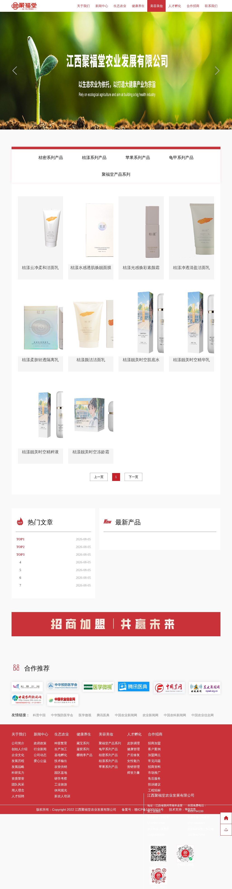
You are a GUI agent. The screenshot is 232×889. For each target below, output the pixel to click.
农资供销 (60, 767)
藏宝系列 (83, 743)
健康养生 (138, 6)
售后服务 (154, 778)
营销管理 (133, 767)
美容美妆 (156, 6)
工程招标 (154, 790)
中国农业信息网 (202, 715)
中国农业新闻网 (126, 715)
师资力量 (133, 772)
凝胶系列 (83, 749)
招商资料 (154, 767)
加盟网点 (154, 755)
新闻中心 (101, 6)
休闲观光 (60, 790)
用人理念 (18, 790)
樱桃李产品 (84, 755)
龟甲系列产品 (181, 157)
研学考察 (60, 778)
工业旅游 (60, 784)
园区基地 (60, 772)
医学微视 (85, 715)
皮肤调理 (133, 743)
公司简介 (18, 743)
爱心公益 (40, 761)
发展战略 (18, 767)
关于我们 (83, 6)
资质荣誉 (18, 778)
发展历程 (18, 761)
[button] (217, 71)
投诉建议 (154, 784)
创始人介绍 (19, 749)
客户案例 (154, 749)
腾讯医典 (103, 715)
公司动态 (40, 755)
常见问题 (154, 761)
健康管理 (133, 749)
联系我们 (211, 6)
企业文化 (18, 755)
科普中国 (39, 715)
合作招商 (193, 6)
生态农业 (120, 6)
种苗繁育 (60, 743)
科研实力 (18, 772)
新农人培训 (62, 796)
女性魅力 (133, 761)
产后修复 (133, 755)
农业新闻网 (150, 715)
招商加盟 (154, 743)
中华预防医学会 (62, 715)
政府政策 (40, 743)
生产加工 (60, 749)
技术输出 (60, 761)
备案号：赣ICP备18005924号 (143, 809)
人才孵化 (174, 6)
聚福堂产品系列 (116, 174)
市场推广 (154, 772)
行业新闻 (40, 749)
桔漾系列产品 (94, 157)
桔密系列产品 (51, 157)
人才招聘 (18, 796)
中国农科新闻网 (175, 715)
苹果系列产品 (138, 157)
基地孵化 (60, 755)
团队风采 (18, 784)
